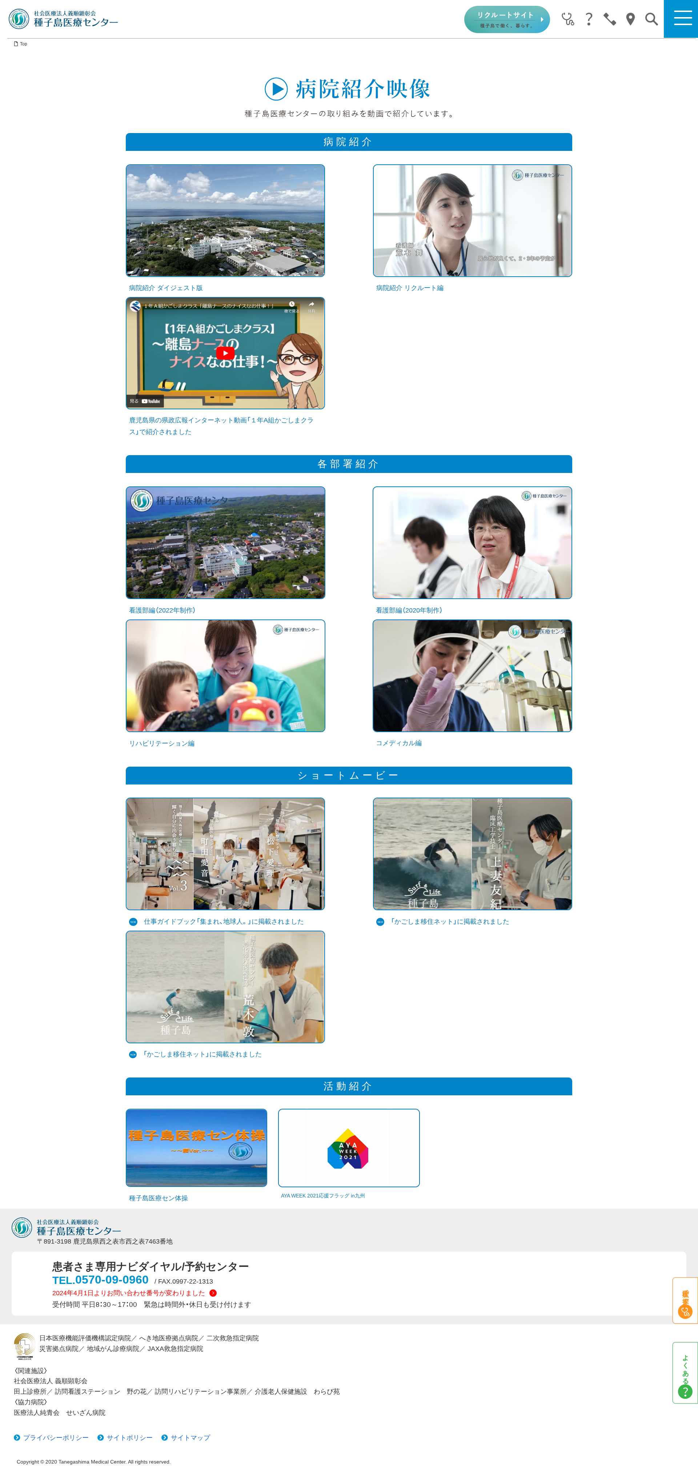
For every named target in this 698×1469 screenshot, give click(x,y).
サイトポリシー (130, 1437)
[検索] (651, 19)
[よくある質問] (588, 20)
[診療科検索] (568, 20)
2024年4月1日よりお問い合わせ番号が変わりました (128, 1293)
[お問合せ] (609, 20)
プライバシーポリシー (56, 1437)
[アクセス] (630, 20)
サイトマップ (190, 1437)
